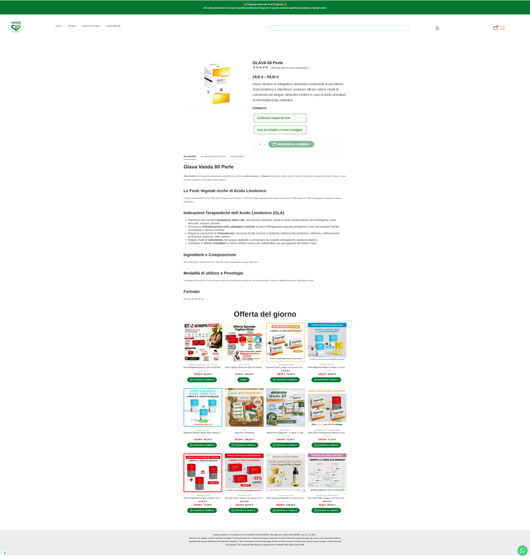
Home (58, 26)
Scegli (243, 380)
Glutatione (201, 365)
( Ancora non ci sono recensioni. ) (290, 67)
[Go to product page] (203, 342)
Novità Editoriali (113, 26)
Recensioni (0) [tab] (237, 156)
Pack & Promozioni (91, 26)
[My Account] (456, 28)
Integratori (283, 365)
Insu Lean (320, 495)
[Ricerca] (301, 28)
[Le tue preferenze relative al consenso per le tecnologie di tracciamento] (4, 553)
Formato (259, 108)
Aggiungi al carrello (203, 380)
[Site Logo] (16, 26)
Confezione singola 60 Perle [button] (273, 118)
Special (214, 365)
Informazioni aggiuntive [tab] (213, 156)
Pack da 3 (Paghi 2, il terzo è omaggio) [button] (279, 129)
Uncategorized (334, 430)
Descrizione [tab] (190, 156)
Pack (208, 365)
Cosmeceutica (283, 495)
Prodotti (71, 26)
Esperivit (192, 365)
